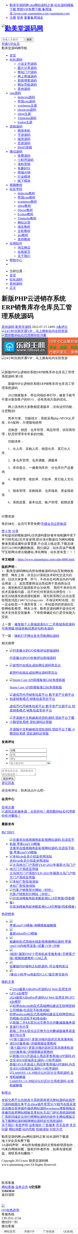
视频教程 (16, 185)
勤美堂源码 (23, 326)
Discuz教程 (25, 210)
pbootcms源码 (27, 109)
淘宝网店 (24, 247)
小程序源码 (26, 160)
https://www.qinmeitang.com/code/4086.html (46, 559)
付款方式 (56, 1129)
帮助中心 (16, 260)
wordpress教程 (27, 201)
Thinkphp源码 (27, 118)
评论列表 (8, 783)
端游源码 (24, 139)
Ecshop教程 (25, 214)
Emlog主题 (25, 122)
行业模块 (24, 176)
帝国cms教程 (26, 197)
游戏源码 (16, 126)
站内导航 (28, 1129)
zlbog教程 (24, 206)
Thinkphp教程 (27, 218)
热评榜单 (8, 914)
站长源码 (16, 59)
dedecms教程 (26, 193)
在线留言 (24, 251)
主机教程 (24, 231)
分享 (15, 531)
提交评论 (8, 778)
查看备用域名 (33, 17)
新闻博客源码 (27, 80)
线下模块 (24, 180)
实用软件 (16, 243)
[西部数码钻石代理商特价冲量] (24, 335)
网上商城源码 (27, 76)
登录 (20, 17)
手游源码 (24, 134)
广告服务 (48, 1125)
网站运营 (24, 222)
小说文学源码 (27, 63)
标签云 (6, 1092)
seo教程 (23, 235)
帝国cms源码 (26, 101)
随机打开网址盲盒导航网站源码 (36, 635)
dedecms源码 (26, 97)
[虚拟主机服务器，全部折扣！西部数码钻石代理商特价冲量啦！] (39, 815)
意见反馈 (62, 1125)
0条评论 (62, 326)
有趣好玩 (24, 168)
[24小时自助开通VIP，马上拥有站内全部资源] (35, 331)
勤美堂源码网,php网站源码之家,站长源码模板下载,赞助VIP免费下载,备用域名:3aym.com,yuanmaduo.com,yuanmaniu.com (42, 9)
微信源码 (16, 151)
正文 (13, 287)
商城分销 (24, 172)
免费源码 (24, 155)
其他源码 (24, 89)
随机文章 (8, 981)
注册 (13, 17)
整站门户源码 (27, 72)
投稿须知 (42, 1129)
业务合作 (21, 1187)
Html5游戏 (25, 147)
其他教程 (24, 239)
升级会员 (47, 523)
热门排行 (8, 832)
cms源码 (15, 93)
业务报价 (35, 1125)
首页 (13, 55)
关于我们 (24, 256)
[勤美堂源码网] (22, 28)
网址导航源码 (27, 84)
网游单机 (24, 130)
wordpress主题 (27, 105)
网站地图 (15, 1129)
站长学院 (16, 189)
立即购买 (60, 523)
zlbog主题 (24, 114)
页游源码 (24, 143)
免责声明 (21, 1125)
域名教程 (24, 226)
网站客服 (8, 1187)
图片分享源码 (27, 68)
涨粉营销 (24, 164)
